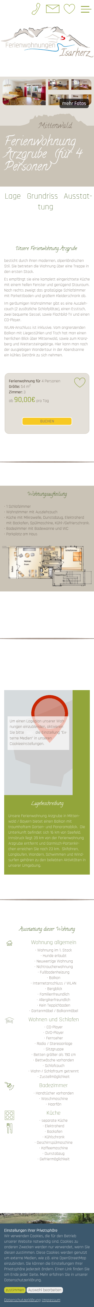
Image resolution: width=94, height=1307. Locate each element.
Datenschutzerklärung (22, 1300)
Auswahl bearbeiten (44, 1290)
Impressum (51, 1300)
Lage (13, 196)
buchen (47, 421)
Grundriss (42, 196)
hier (30, 732)
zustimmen (15, 1290)
